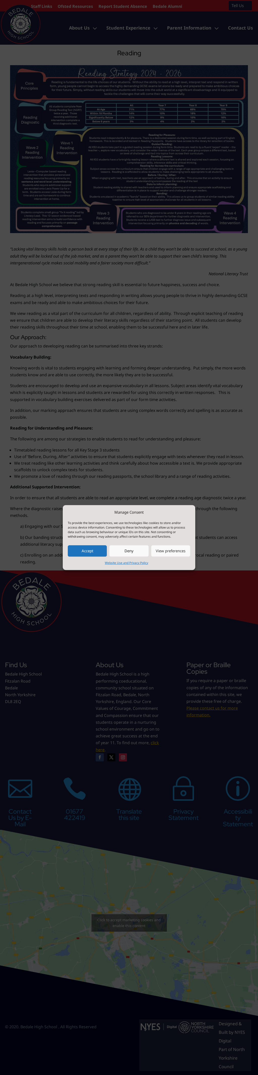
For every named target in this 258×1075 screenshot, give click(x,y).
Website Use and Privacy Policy (126, 563)
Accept (87, 551)
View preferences (170, 551)
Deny (129, 551)
